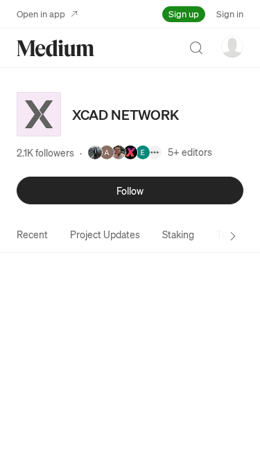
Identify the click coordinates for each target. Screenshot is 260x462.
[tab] (32, 234)
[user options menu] (232, 46)
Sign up (183, 13)
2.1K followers (45, 152)
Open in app (41, 13)
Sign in (229, 13)
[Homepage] (55, 48)
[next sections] (233, 236)
